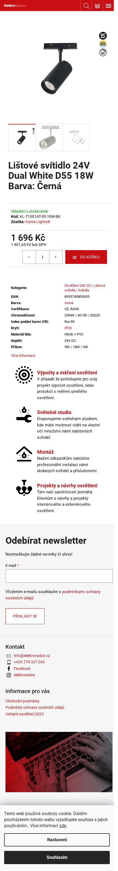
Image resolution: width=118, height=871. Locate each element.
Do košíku (90, 257)
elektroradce (24, 675)
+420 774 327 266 (29, 662)
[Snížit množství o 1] (29, 257)
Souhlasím (57, 857)
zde (62, 825)
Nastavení (57, 839)
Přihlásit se (25, 616)
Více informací (23, 355)
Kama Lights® (38, 222)
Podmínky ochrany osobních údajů (34, 707)
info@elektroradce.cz (32, 655)
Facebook (22, 668)
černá (68, 303)
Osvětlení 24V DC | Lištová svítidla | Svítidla (84, 287)
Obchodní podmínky (22, 701)
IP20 (68, 328)
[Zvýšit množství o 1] (55, 257)
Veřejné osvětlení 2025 (24, 714)
